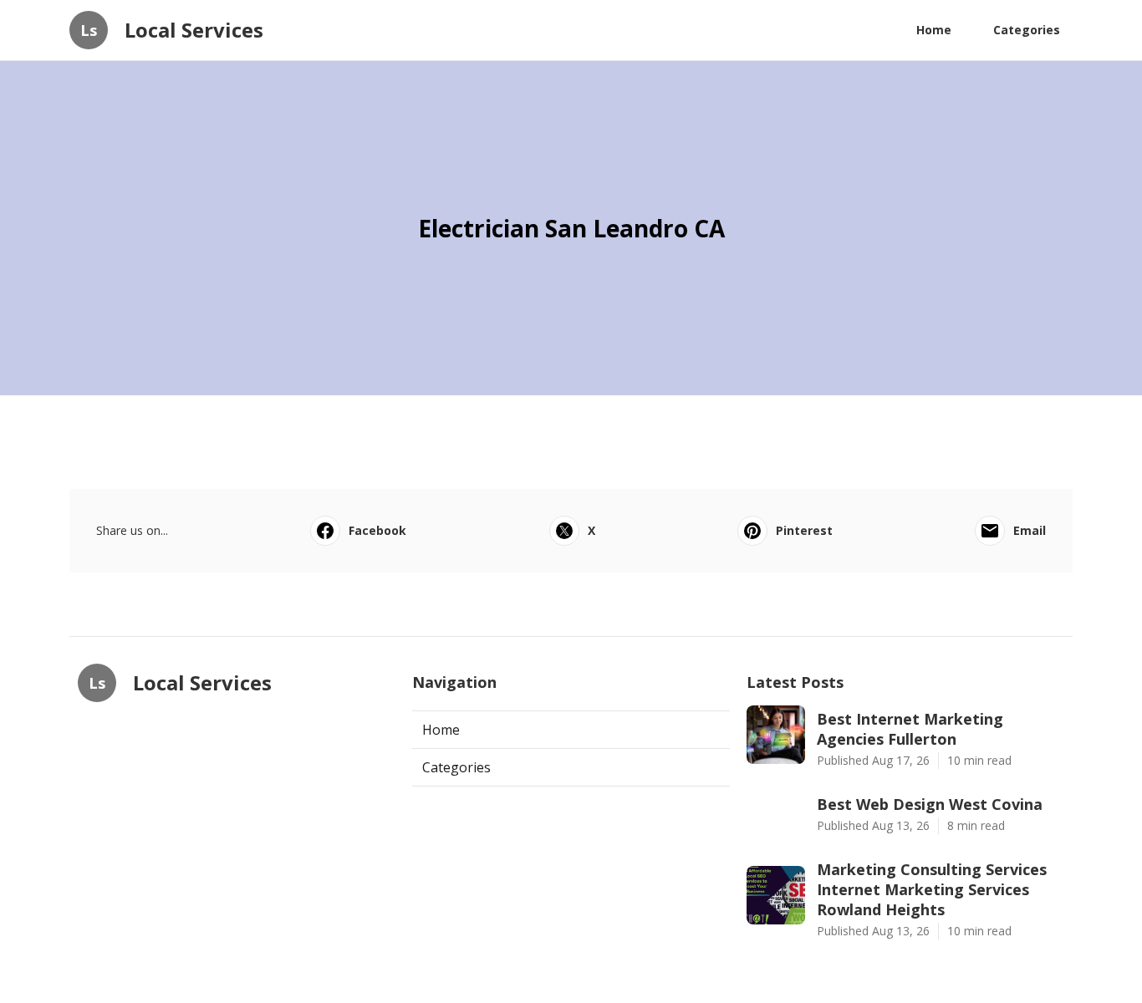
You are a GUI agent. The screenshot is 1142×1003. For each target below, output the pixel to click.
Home (933, 30)
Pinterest (804, 530)
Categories (1026, 30)
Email (1029, 530)
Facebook (377, 530)
